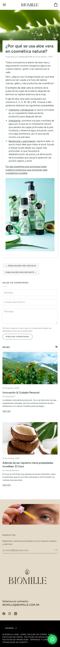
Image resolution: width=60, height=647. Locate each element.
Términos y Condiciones (43, 640)
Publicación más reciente (21, 272)
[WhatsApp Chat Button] (52, 639)
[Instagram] (9, 613)
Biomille (9, 634)
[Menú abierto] (7, 5)
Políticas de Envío (12, 637)
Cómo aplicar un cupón (33, 634)
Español (9, 628)
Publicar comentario (17, 337)
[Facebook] (3, 613)
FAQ (50, 634)
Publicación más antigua (21, 266)
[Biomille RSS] (57, 347)
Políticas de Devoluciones (39, 637)
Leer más (6, 411)
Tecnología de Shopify (15, 642)
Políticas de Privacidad (15, 640)
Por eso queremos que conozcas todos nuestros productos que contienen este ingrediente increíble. (26, 170)
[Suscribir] (55, 549)
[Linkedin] (15, 613)
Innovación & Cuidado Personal (20, 392)
